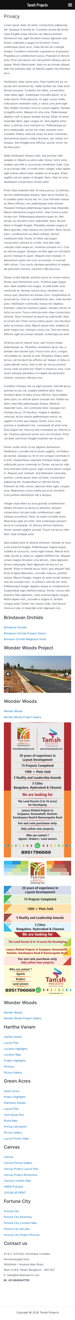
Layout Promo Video (16, 1138)
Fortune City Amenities (18, 1216)
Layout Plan (11, 1042)
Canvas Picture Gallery (18, 1162)
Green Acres (11, 1091)
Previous (9, 674)
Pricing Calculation (15, 1126)
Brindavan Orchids (15, 627)
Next (66, 674)
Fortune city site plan (17, 1228)
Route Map (10, 1120)
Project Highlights (15, 1060)
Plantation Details (15, 1102)
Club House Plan (14, 1114)
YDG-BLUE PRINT (15, 1192)
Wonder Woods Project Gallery (22, 717)
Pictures (9, 1066)
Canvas (8, 1156)
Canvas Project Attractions (20, 1174)
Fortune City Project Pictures (22, 1234)
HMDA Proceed (13, 1186)
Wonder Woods (13, 711)
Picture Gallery (13, 1072)
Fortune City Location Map (20, 1222)
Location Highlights (16, 1048)
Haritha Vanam (13, 1036)
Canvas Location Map (17, 1180)
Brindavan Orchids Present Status (25, 633)
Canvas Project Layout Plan (21, 1168)
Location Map (12, 1054)
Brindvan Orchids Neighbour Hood (25, 639)
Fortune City (11, 1211)
